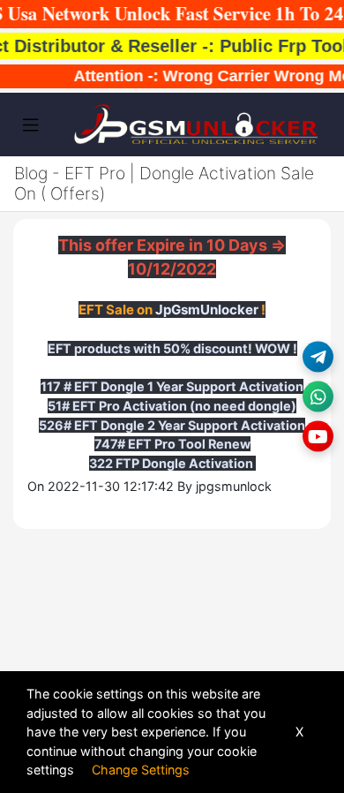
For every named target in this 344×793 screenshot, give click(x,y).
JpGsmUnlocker (206, 309)
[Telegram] (318, 357)
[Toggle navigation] (31, 125)
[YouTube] (318, 436)
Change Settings (141, 769)
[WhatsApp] (318, 396)
